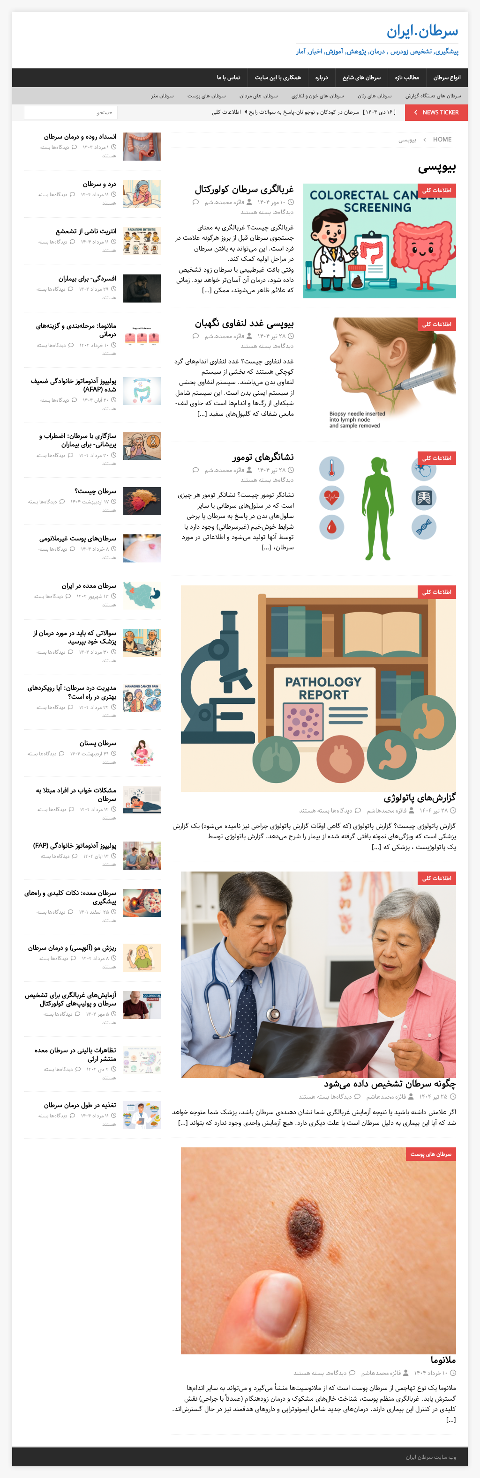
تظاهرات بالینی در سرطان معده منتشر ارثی (75, 1054)
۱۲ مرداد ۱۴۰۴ (94, 809)
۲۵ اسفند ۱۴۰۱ (94, 912)
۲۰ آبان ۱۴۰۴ (96, 400)
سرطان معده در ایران (89, 585)
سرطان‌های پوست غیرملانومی (77, 538)
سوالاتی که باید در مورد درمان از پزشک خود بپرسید (74, 637)
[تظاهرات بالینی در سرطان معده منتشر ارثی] (142, 1060)
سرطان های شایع (362, 77)
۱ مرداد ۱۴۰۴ (96, 147)
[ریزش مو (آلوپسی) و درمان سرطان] (142, 958)
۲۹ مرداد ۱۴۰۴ (94, 289)
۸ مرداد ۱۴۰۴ (95, 958)
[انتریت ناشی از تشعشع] (142, 241)
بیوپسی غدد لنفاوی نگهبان (244, 323)
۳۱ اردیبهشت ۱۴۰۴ (89, 753)
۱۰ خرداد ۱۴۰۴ (431, 1373)
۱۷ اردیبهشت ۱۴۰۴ (90, 501)
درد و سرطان (99, 184)
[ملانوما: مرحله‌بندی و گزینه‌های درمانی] (142, 336)
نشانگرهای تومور (263, 457)
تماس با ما (228, 77)
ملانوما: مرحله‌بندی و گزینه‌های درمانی (76, 330)
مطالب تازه (407, 77)
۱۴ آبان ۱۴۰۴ (96, 856)
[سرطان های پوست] (318, 1250)
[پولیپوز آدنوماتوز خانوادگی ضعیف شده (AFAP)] (142, 391)
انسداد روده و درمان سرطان (80, 136)
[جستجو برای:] (71, 112)
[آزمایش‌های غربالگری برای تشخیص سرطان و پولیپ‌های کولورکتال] (142, 1005)
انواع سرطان (447, 77)
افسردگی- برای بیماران (87, 278)
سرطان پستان (98, 743)
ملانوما (443, 1360)
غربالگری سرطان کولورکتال (244, 189)
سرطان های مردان (258, 95)
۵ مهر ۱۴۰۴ (97, 1014)
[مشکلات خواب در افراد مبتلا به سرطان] (142, 800)
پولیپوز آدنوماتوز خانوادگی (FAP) (74, 845)
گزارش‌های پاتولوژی (420, 798)
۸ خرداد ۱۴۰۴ (95, 549)
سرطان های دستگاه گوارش (433, 95)
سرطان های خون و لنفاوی (318, 95)
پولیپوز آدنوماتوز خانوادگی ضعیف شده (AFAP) (73, 385)
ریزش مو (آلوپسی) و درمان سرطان (72, 947)
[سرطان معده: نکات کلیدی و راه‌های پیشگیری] (142, 903)
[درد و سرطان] (142, 194)
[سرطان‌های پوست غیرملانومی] (142, 548)
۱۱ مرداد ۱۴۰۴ (95, 194)
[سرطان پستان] (142, 753)
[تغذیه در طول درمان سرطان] (142, 1115)
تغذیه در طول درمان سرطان (80, 1105)
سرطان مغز (162, 95)
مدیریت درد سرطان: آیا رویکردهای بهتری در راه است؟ (72, 692)
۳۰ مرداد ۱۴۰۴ (94, 455)
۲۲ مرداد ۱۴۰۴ (94, 707)
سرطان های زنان (374, 95)
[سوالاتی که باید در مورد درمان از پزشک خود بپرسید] (142, 643)
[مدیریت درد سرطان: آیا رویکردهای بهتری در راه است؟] (142, 698)
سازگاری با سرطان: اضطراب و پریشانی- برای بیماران (77, 440)
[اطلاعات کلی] (379, 241)
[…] (207, 290)
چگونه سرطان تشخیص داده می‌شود (390, 1084)
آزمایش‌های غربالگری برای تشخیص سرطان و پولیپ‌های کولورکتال (70, 999)
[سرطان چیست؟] (142, 501)
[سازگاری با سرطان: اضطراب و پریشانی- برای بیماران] (142, 446)
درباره (321, 77)
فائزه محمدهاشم (224, 202)
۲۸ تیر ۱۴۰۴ (271, 336)
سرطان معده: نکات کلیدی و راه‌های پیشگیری (70, 897)
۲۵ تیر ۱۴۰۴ (434, 1097)
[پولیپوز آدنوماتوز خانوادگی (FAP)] (142, 856)
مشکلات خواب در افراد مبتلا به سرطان (76, 795)
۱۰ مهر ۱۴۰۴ (271, 202)
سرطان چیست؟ (95, 491)
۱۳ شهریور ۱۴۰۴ (93, 596)
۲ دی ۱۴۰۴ (98, 1069)
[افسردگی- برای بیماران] (142, 288)
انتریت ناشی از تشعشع (86, 231)
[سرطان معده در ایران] (142, 596)
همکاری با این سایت (278, 77)
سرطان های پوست (206, 95)
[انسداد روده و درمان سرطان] (142, 147)
